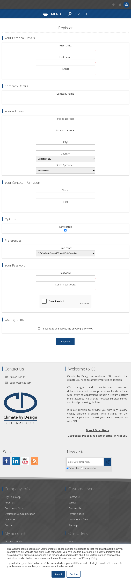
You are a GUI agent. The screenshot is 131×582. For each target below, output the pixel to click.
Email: (65, 68)
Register (113, 5)
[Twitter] (16, 461)
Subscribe (74, 468)
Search (72, 541)
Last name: (65, 57)
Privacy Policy (89, 558)
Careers (9, 525)
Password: (65, 273)
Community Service (15, 508)
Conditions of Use (78, 519)
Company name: (65, 93)
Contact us (75, 497)
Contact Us (75, 508)
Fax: (65, 201)
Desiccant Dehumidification (20, 513)
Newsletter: (65, 227)
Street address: (65, 118)
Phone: (65, 190)
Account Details (13, 541)
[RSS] (34, 461)
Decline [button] (73, 574)
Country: (65, 153)
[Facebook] (6, 461)
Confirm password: (65, 284)
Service (72, 502)
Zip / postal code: (65, 130)
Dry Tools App (13, 497)
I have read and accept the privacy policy (64, 328)
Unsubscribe (90, 468)
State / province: (65, 165)
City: (65, 142)
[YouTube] (25, 461)
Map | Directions (97, 430)
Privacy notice (76, 513)
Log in (120, 5)
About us (10, 502)
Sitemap (73, 525)
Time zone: (65, 248)
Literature (10, 519)
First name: (65, 45)
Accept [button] (58, 574)
